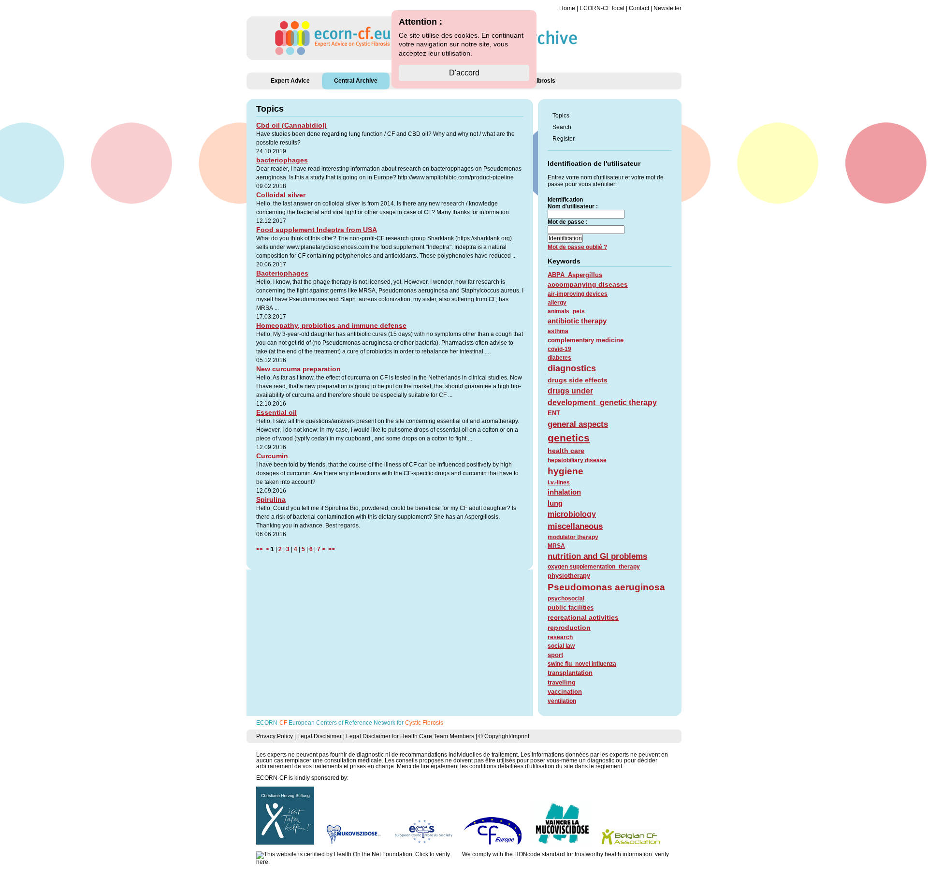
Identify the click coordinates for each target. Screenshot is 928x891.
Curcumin (272, 456)
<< (261, 549)
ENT (554, 413)
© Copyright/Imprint (503, 736)
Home (567, 8)
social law (561, 646)
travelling (562, 682)
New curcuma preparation (298, 369)
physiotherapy (569, 575)
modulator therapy (573, 537)
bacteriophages (282, 160)
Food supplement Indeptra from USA (316, 230)
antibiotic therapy (577, 321)
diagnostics (572, 368)
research (560, 637)
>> (330, 549)
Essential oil (276, 412)
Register (563, 138)
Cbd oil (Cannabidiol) (291, 125)
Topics (560, 115)
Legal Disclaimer (319, 736)
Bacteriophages (282, 273)
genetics (569, 437)
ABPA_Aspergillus (575, 274)
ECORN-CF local (602, 8)
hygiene (565, 471)
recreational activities (583, 617)
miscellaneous (575, 526)
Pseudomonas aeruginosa (606, 587)
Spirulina (271, 499)
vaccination (565, 691)
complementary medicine (586, 340)
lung (555, 503)
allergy (557, 302)
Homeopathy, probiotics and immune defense (331, 325)
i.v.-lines (559, 482)
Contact (639, 8)
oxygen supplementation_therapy (594, 566)
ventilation (562, 701)
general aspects (578, 424)
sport (555, 654)
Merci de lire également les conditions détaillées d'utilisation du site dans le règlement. (510, 766)
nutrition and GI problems (597, 556)
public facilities (571, 607)
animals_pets (566, 311)
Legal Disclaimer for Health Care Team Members (410, 736)
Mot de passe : (568, 222)
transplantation (570, 672)
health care (566, 450)
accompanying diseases (588, 284)
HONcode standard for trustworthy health (567, 854)
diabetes (559, 357)
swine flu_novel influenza (582, 663)
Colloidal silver (280, 195)
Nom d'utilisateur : (573, 206)
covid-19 (559, 349)
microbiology (572, 514)
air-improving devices (578, 294)
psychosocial (566, 598)
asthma (558, 331)
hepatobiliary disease (577, 460)
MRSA (556, 545)
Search (561, 127)
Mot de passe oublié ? (577, 247)
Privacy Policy (274, 736)
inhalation (564, 492)
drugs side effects (578, 380)
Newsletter (667, 8)
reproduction (569, 627)
